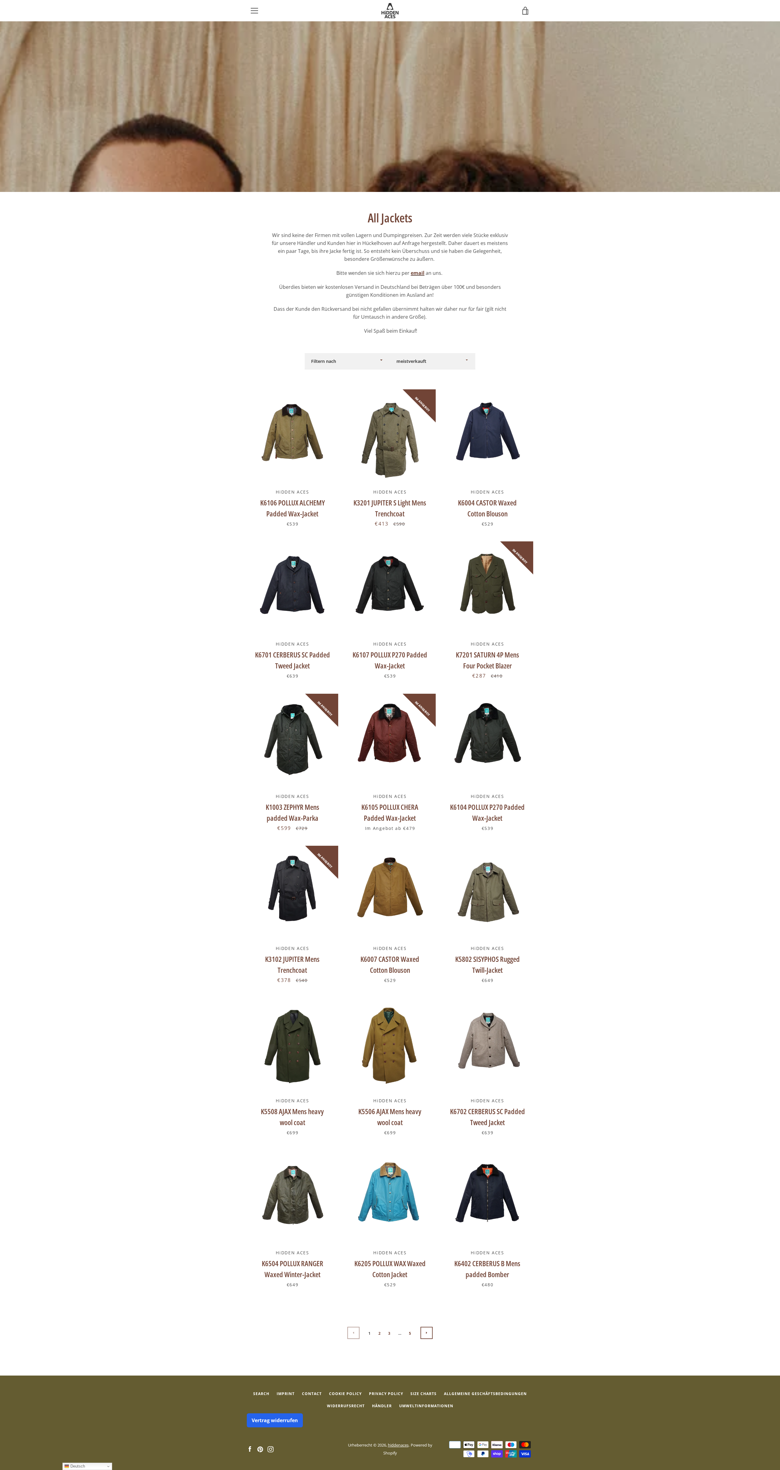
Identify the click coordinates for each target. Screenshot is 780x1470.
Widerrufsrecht (346, 1405)
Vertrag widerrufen (275, 1420)
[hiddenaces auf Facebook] (250, 1448)
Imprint (286, 1393)
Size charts (423, 1393)
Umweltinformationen (426, 1405)
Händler (382, 1405)
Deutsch (77, 1466)
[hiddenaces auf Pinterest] (260, 1448)
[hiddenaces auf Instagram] (271, 1448)
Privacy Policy (386, 1393)
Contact (312, 1393)
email (417, 273)
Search (261, 1393)
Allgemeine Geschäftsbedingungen (485, 1393)
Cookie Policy (345, 1393)
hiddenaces (398, 1445)
